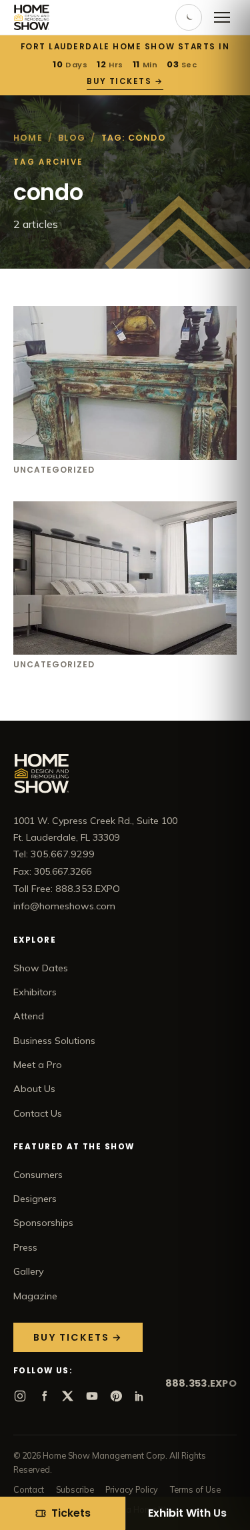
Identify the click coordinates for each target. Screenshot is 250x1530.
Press (25, 1247)
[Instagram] (20, 1396)
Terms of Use (195, 1489)
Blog (71, 137)
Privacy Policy (131, 1489)
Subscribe (75, 1489)
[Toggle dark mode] (188, 17)
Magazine (35, 1296)
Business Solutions (54, 1041)
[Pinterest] (116, 1396)
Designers (35, 1199)
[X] (68, 1396)
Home (28, 137)
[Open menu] (222, 17)
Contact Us (37, 1113)
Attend (28, 1016)
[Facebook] (44, 1396)
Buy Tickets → (125, 81)
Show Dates (40, 968)
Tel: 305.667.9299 (54, 854)
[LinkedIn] (140, 1396)
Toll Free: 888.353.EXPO (66, 889)
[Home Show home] (31, 17)
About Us (34, 1089)
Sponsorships (43, 1223)
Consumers (38, 1175)
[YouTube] (92, 1396)
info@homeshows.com (64, 906)
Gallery (28, 1271)
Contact (28, 1489)
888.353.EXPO (201, 1383)
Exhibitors (35, 992)
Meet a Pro (37, 1065)
